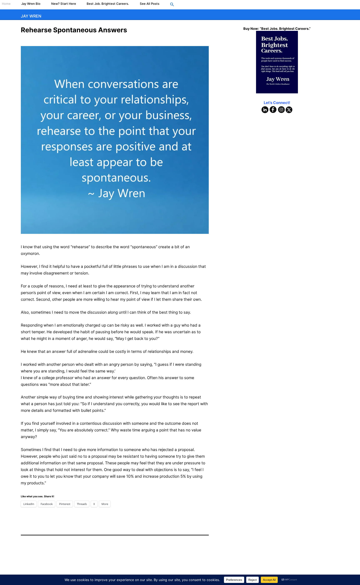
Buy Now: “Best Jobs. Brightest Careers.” (277, 28)
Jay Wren (31, 16)
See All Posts (149, 4)
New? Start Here (63, 4)
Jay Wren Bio (30, 4)
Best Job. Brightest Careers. (108, 4)
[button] (172, 4)
